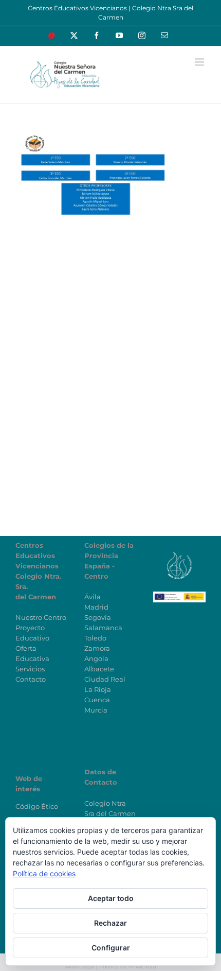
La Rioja (97, 689)
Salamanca (103, 627)
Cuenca (97, 700)
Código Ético (36, 806)
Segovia (97, 617)
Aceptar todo (111, 898)
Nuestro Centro (40, 617)
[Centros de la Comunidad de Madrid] (179, 555)
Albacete (99, 669)
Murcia (95, 710)
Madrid (96, 607)
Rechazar (110, 922)
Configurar (110, 947)
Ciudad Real (104, 679)
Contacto (30, 679)
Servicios (30, 669)
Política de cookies (44, 873)
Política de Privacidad (127, 966)
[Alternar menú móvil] (200, 62)
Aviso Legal (80, 966)
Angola (96, 658)
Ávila (92, 597)
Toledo (95, 638)
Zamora (97, 648)
